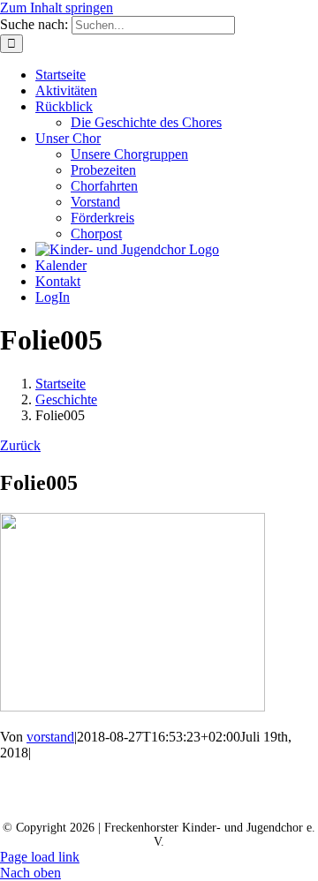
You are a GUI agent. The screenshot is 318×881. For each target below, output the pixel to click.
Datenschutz (67, 799)
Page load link (40, 856)
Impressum (171, 799)
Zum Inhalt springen (56, 7)
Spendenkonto (281, 799)
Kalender (196, 783)
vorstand (50, 736)
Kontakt (107, 783)
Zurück (20, 445)
